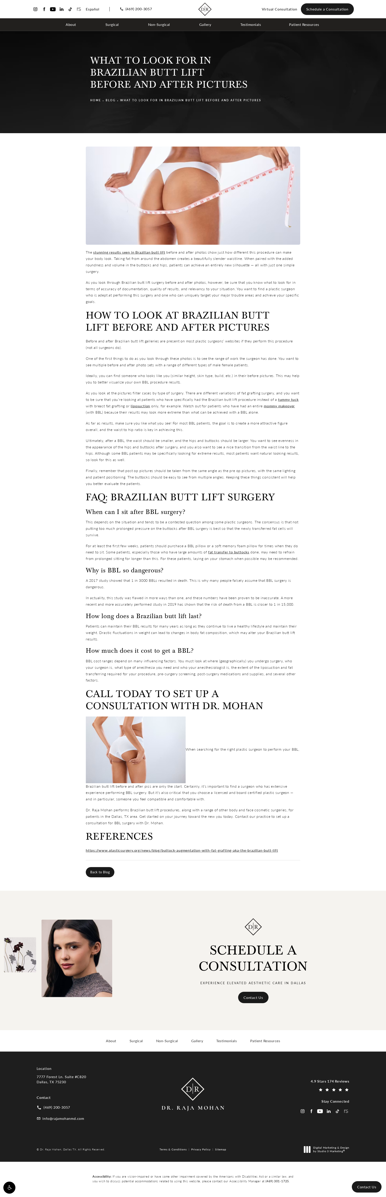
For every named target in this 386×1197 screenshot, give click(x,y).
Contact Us (253, 997)
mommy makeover (279, 406)
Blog (111, 100)
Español (92, 9)
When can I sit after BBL (122, 512)
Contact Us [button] (366, 1187)
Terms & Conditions (173, 1149)
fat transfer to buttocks (228, 552)
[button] (9, 1188)
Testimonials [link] (250, 24)
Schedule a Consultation (327, 9)
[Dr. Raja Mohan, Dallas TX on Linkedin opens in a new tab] (61, 9)
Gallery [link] (205, 24)
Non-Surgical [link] (159, 24)
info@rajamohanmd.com (63, 1118)
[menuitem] (71, 24)
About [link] (71, 24)
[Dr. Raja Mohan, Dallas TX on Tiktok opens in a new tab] (70, 9)
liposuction (140, 406)
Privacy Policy (201, 1149)
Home (95, 100)
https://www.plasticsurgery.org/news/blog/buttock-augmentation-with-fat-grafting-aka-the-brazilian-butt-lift (182, 850)
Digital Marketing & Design (331, 1149)
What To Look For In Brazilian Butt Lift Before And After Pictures (190, 100)
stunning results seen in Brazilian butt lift (129, 252)
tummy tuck (288, 399)
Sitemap (220, 1149)
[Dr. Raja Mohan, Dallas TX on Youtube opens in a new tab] (53, 9)
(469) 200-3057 (139, 9)
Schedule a (253, 958)
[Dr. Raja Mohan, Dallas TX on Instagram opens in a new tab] (35, 9)
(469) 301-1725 (277, 1181)
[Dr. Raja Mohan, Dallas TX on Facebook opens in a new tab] (44, 9)
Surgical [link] (112, 24)
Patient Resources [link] (304, 24)
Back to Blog (100, 872)
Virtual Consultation (279, 9)
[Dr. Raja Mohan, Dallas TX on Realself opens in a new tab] (79, 9)
